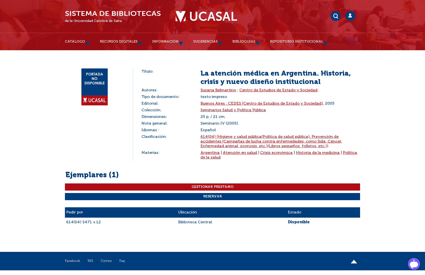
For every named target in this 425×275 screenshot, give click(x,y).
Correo (106, 261)
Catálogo (75, 41)
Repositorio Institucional (296, 41)
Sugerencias (205, 41)
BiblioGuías (243, 41)
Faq (122, 261)
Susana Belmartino (218, 90)
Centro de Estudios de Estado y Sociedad (278, 90)
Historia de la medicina (318, 153)
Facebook (72, 261)
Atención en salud (240, 153)
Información (165, 41)
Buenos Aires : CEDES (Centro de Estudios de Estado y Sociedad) (261, 104)
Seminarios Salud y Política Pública (233, 110)
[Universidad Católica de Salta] (206, 16)
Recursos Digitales (118, 41)
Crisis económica (276, 153)
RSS (90, 261)
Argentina (210, 153)
